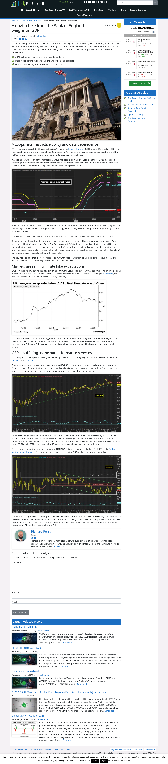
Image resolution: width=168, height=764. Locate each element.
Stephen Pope (42, 719)
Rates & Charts (32, 10)
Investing (98, 10)
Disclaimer (149, 749)
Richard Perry (42, 36)
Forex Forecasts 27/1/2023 (26, 647)
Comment (17, 562)
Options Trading (135, 114)
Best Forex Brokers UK (55, 10)
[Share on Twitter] (23, 38)
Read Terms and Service (119, 760)
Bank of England (76, 149)
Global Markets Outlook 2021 (28, 715)
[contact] (105, 2)
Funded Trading (84, 15)
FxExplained (27, 3)
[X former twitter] (89, 2)
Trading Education (138, 10)
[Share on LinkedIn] (26, 38)
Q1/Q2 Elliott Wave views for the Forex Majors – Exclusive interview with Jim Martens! (59, 692)
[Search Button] (155, 2)
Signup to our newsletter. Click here (125, 749)
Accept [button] (95, 760)
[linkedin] (101, 2)
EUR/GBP (29, 360)
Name (15, 592)
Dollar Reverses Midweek (26, 671)
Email (15, 602)
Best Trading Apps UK (79, 10)
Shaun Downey (43, 630)
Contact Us (58, 750)
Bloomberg (108, 273)
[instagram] (93, 2)
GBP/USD (16, 360)
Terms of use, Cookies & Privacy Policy (28, 750)
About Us (48, 750)
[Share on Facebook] (20, 38)
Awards (67, 750)
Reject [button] (104, 760)
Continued (59, 546)
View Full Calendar (139, 83)
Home (21, 9)
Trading (112, 10)
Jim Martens (42, 696)
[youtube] (97, 2)
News (123, 10)
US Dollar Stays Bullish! (24, 627)
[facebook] (85, 2)
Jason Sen (42, 651)
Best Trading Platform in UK (140, 104)
